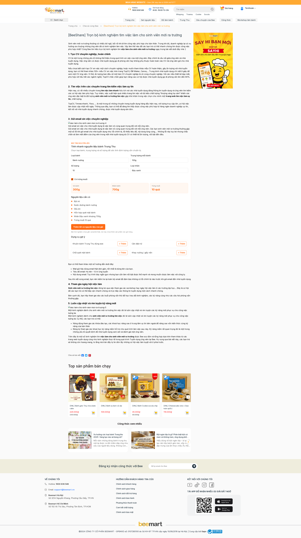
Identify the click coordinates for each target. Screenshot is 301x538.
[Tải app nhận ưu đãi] (213, 60)
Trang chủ (129, 20)
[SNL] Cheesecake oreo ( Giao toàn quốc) (176, 407)
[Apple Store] (224, 501)
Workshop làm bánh (246, 20)
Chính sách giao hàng (125, 489)
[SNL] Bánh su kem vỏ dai (111, 406)
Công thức (226, 20)
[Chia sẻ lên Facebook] (82, 355)
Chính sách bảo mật (124, 512)
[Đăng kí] (194, 466)
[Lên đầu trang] (296, 535)
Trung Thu (184, 20)
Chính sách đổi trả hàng (126, 493)
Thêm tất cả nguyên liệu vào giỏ (88, 227)
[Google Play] (224, 509)
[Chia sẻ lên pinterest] (90, 355)
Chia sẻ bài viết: (74, 355)
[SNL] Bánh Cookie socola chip (145, 406)
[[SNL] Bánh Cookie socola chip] (145, 387)
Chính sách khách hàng (126, 484)
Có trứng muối (80, 179)
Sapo (204, 531)
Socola (207, 14)
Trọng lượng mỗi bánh (141, 155)
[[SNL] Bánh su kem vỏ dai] (114, 387)
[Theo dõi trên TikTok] (197, 485)
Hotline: (58, 484)
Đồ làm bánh (167, 20)
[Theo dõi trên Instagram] (204, 485)
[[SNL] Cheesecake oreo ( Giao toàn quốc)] (176, 387)
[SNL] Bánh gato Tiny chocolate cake (83, 407)
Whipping (180, 14)
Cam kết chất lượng (124, 507)
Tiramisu (189, 14)
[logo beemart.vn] (150, 524)
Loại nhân (135, 166)
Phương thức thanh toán (126, 503)
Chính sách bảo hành (125, 498)
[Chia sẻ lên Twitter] (86, 355)
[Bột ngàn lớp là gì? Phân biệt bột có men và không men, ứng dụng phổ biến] (143, 440)
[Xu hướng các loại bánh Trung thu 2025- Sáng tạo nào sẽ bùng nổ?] (80, 440)
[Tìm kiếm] (212, 9)
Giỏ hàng (228, 8)
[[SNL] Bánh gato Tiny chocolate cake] (82, 387)
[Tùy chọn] (155, 413)
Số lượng (75, 166)
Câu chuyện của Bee (205, 20)
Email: (61, 489)
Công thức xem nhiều (129, 423)
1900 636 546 (138, 10)
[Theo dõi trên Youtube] (190, 485)
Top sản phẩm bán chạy (89, 366)
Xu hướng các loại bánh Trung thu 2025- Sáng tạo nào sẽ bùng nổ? (108, 435)
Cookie (198, 14)
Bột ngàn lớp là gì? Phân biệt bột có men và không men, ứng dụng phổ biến (172, 435)
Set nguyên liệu (148, 20)
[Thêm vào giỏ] (93, 413)
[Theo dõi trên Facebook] (211, 485)
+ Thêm (122, 244)
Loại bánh (75, 155)
